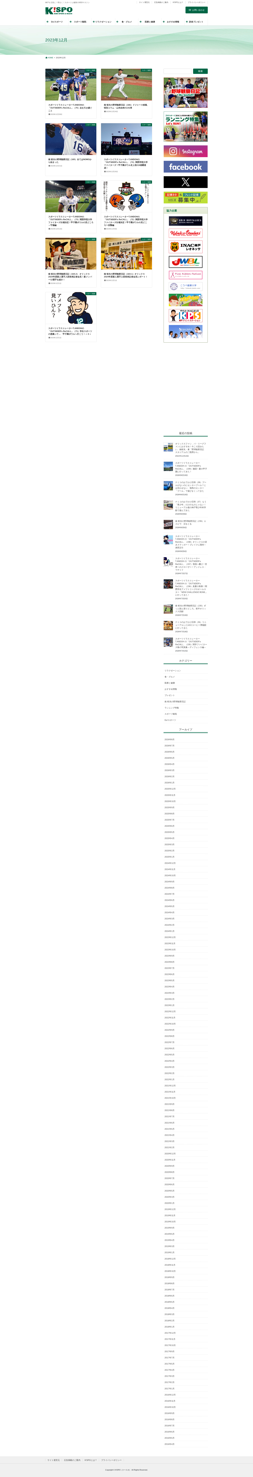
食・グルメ (170, 677)
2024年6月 (170, 900)
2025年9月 (170, 807)
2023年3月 (170, 993)
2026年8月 (170, 739)
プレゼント (170, 695)
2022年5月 (170, 1054)
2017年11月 (170, 1339)
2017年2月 (170, 1382)
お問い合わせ (198, 10)
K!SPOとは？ (178, 2)
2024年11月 (170, 869)
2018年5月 (170, 1302)
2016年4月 (170, 1444)
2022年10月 (170, 1024)
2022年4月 (170, 1061)
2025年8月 (170, 813)
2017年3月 (170, 1376)
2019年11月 (170, 1215)
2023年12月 (170, 937)
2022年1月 (170, 1079)
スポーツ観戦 (171, 714)
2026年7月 (170, 745)
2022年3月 (170, 1067)
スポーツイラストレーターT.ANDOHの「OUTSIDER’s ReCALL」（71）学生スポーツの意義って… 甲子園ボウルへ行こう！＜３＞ (70, 331)
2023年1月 (170, 1005)
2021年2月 (170, 1147)
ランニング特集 (172, 708)
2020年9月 (170, 1166)
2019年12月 (170, 1209)
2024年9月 (170, 881)
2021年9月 (170, 1104)
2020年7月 (170, 1178)
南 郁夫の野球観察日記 (175, 701)
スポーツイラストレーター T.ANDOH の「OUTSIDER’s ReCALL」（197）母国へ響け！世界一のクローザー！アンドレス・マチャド (191, 564)
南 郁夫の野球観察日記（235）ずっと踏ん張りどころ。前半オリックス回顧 (190, 608)
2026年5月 (170, 758)
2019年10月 (170, 1221)
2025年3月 (170, 844)
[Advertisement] (186, 364)
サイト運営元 (144, 2)
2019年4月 (170, 1240)
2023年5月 (170, 980)
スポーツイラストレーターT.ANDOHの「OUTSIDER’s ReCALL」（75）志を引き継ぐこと (70, 108)
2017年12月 (170, 1333)
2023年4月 (170, 986)
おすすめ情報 (171, 689)
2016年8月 (170, 1419)
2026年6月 (170, 752)
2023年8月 (170, 962)
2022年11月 (170, 1017)
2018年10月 (170, 1271)
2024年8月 (170, 888)
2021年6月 (170, 1123)
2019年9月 (170, 1228)
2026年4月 (170, 764)
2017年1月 (170, 1388)
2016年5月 (170, 1438)
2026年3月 (170, 770)
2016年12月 (170, 1395)
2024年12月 (170, 863)
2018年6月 (170, 1296)
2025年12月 (170, 789)
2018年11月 (170, 1265)
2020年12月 (170, 1153)
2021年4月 (170, 1135)
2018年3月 (170, 1314)
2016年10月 (170, 1407)
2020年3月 (170, 1197)
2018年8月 (170, 1283)
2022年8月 (170, 1036)
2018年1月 (170, 1327)
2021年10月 (170, 1098)
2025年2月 (170, 850)
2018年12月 (170, 1259)
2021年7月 (170, 1116)
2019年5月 (170, 1234)
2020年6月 (170, 1184)
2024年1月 (170, 931)
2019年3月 (170, 1246)
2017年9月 (170, 1351)
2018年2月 (170, 1320)
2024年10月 (170, 875)
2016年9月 (170, 1413)
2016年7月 (170, 1425)
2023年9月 (170, 956)
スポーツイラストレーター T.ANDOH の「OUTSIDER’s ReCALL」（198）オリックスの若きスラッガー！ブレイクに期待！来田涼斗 (191, 542)
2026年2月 (170, 776)
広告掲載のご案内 (161, 2)
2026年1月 (170, 782)
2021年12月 (170, 1085)
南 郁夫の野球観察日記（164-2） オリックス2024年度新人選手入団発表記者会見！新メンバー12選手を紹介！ (70, 277)
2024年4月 (170, 912)
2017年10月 (170, 1345)
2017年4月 (170, 1370)
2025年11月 (170, 795)
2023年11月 (170, 943)
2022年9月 (170, 1030)
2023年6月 (170, 974)
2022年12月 (170, 1011)
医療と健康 (170, 683)
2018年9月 (170, 1277)
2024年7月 (170, 894)
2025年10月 (170, 801)
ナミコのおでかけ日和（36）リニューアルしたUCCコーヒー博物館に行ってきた (190, 625)
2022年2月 (170, 1073)
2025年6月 (170, 826)
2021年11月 (170, 1092)
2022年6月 (170, 1048)
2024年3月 (170, 918)
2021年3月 (170, 1141)
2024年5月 (170, 906)
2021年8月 (170, 1110)
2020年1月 (170, 1203)
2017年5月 (170, 1364)
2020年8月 (170, 1172)
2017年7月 (170, 1357)
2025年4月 (170, 838)
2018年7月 (170, 1289)
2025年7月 (170, 820)
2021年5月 (170, 1129)
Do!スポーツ (170, 720)
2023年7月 (170, 968)
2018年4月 (170, 1308)
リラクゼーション (173, 670)
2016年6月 (170, 1432)
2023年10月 (170, 949)
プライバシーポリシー (196, 2)
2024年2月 (170, 925)
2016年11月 (170, 1401)
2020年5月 (170, 1191)
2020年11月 (170, 1160)
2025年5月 (170, 832)
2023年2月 (170, 999)
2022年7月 (170, 1042)
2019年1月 (170, 1252)
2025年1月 (170, 857)
